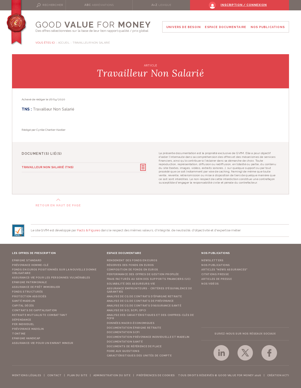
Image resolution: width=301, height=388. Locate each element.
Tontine (18, 333)
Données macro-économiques (130, 323)
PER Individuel (23, 324)
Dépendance (21, 319)
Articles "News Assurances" (224, 269)
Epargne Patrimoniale (29, 282)
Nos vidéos (210, 283)
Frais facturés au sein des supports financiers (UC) (149, 279)
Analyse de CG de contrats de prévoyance (140, 300)
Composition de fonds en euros (132, 269)
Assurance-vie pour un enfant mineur (42, 343)
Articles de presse (216, 279)
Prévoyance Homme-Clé (30, 265)
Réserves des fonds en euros (130, 265)
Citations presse (215, 274)
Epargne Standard (26, 260)
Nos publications (215, 265)
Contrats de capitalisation (34, 310)
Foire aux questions (123, 351)
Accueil (64, 42)
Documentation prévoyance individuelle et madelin (148, 337)
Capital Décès (23, 305)
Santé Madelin (23, 300)
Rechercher (53, 5)
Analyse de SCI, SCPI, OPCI (126, 310)
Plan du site (77, 375)
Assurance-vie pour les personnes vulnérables (51, 277)
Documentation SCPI (123, 332)
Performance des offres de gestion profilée (143, 274)
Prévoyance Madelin (28, 329)
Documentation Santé (125, 341)
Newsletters (212, 260)
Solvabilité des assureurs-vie (131, 283)
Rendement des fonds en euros (132, 260)
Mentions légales (26, 375)
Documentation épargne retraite (134, 327)
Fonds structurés (27, 291)
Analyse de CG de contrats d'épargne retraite (144, 296)
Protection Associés (29, 296)
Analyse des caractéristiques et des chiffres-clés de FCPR (150, 317)
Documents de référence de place (134, 346)
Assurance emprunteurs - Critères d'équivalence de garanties (149, 290)
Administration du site (112, 375)
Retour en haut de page (58, 205)
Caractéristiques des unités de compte (139, 355)
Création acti (278, 375)
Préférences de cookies (155, 375)
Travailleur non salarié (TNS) (47, 167)
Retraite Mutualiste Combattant (39, 315)
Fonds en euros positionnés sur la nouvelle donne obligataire (54, 271)
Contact (54, 375)
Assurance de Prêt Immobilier (36, 287)
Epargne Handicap (26, 338)
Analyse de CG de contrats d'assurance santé (144, 305)
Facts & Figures (88, 230)
